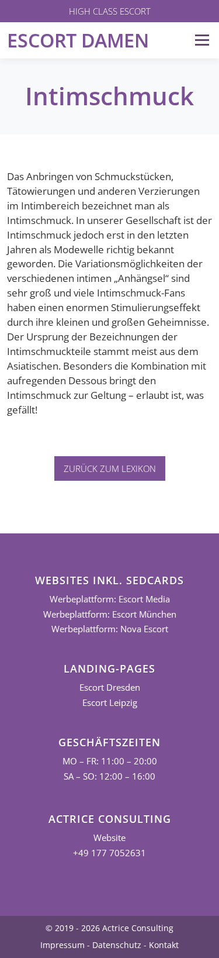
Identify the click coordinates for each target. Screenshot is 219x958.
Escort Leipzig (109, 702)
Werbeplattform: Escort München (109, 614)
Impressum (62, 944)
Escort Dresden (109, 687)
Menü (202, 40)
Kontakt (164, 944)
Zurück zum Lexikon (110, 468)
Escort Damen (78, 40)
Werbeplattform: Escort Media (110, 599)
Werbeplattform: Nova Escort (109, 629)
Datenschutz (116, 944)
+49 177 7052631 (109, 853)
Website (109, 837)
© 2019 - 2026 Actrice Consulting (109, 927)
